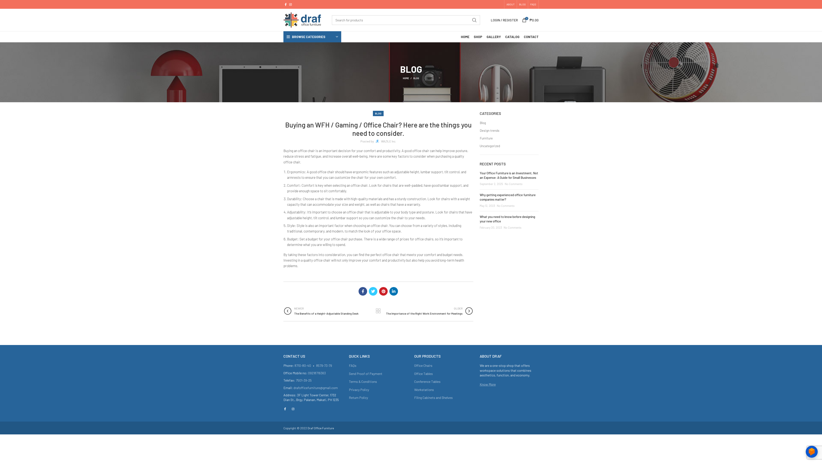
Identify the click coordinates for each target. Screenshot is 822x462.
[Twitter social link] (373, 291)
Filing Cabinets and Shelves (433, 397)
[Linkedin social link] (393, 291)
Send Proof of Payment (365, 374)
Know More (488, 384)
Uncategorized (490, 146)
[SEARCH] (474, 20)
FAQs (352, 365)
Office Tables (423, 374)
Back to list (378, 311)
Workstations (424, 390)
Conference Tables (427, 381)
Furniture (486, 138)
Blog (416, 78)
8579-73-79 (324, 365)
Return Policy (358, 397)
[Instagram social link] (290, 4)
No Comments (514, 184)
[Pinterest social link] (383, 291)
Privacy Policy (359, 390)
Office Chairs (423, 365)
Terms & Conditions (363, 381)
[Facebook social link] (285, 4)
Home (406, 78)
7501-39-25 (304, 380)
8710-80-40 (303, 365)
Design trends (489, 130)
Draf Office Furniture (321, 428)
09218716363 (317, 373)
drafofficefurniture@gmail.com (315, 388)
